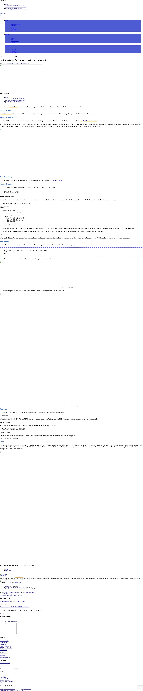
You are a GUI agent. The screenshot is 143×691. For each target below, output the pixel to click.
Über (6, 569)
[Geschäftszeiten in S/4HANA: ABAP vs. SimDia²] (12, 601)
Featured (10, 592)
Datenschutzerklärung (5, 657)
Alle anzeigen (18, 582)
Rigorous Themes (26, 689)
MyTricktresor (14, 28)
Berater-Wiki (4, 644)
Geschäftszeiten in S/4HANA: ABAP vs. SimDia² (14, 607)
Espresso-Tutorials (15, 41)
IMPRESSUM (3, 655)
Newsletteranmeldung (5, 663)
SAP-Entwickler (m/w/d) (11, 621)
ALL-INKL (13, 42)
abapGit (26, 592)
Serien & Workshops (15, 24)
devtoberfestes (13, 107)
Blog (6, 20)
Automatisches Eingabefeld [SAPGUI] (14, 5)
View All (2, 613)
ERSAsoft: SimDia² (6, 648)
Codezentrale (14, 51)
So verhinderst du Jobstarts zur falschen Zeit (15, 7)
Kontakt (13, 30)
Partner (7, 34)
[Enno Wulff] (3, 574)
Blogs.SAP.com (14, 52)
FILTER (7, 4)
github (30, 592)
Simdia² (12, 39)
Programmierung (16, 592)
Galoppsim (3, 650)
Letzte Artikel (8, 570)
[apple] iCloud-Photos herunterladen (13, 8)
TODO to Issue (57, 180)
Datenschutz (14, 26)
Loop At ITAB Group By (6, 593)
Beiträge (13, 38)
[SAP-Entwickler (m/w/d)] (11, 628)
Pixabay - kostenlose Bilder (6, 681)
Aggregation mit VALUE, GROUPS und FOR (11, 595)
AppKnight (3, 642)
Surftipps (7, 46)
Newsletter (13, 29)
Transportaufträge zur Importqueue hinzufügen (16, 9)
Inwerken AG (19, 577)
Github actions (7, 114)
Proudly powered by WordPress (7, 689)
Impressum (13, 25)
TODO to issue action (90, 121)
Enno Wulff (26, 63)
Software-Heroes (15, 49)
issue (33, 592)
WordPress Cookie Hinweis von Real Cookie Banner (12, 690)
